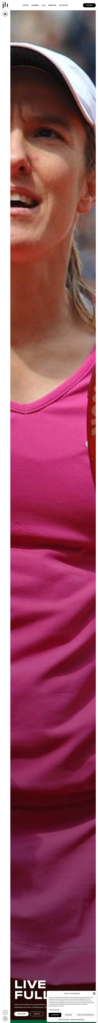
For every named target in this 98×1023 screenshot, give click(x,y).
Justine (25, 5)
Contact (89, 5)
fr (5, 1012)
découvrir (21, 1014)
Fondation (52, 5)
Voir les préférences (85, 1015)
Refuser (68, 1015)
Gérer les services (54, 1009)
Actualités (63, 5)
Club (43, 5)
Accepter (55, 1015)
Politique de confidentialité (77, 1019)
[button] (94, 993)
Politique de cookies (63, 1019)
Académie (35, 5)
